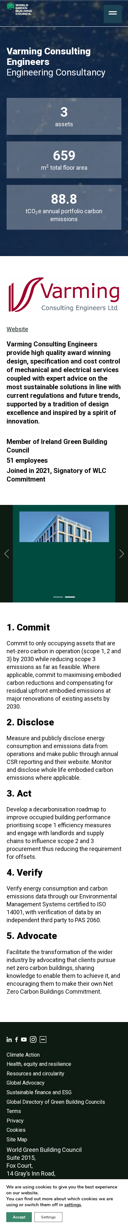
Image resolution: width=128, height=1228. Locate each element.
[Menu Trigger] (113, 14)
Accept (19, 1217)
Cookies (16, 1130)
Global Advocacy (26, 1083)
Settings (48, 1217)
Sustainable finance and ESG (39, 1092)
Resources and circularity (35, 1073)
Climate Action (23, 1055)
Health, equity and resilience (39, 1064)
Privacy (15, 1121)
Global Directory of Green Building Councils (56, 1102)
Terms (14, 1111)
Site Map (17, 1139)
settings (72, 1205)
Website (17, 329)
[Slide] (58, 597)
